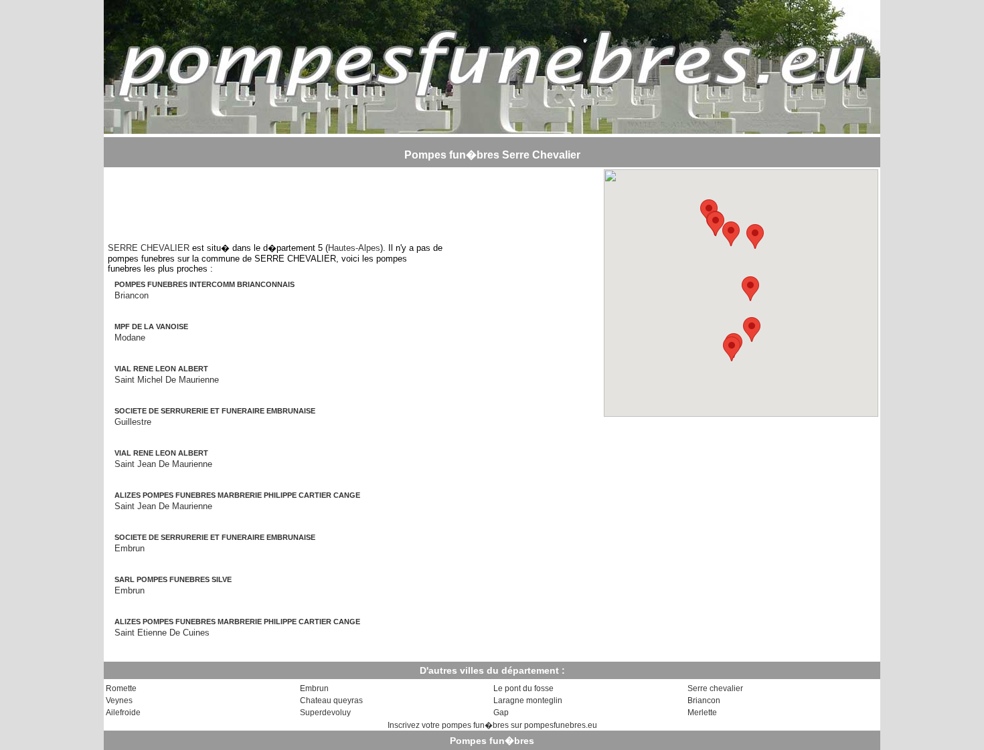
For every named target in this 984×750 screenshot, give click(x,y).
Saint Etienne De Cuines (162, 633)
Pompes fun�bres (492, 740)
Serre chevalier (715, 688)
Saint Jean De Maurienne (163, 464)
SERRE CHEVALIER (148, 248)
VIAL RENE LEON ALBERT (161, 369)
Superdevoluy (325, 712)
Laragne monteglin (527, 700)
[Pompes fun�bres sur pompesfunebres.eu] (492, 129)
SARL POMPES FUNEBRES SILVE (173, 579)
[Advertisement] (275, 199)
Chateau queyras (331, 700)
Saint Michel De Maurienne (166, 380)
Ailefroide (123, 712)
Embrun (129, 548)
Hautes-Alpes (354, 248)
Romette (121, 688)
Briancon (131, 295)
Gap (501, 712)
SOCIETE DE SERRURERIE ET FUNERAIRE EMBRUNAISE (214, 411)
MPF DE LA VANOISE (151, 326)
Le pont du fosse (523, 688)
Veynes (119, 700)
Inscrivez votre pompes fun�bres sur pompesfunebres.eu (492, 725)
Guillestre (132, 422)
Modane (129, 338)
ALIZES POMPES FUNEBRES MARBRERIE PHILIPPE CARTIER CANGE (237, 495)
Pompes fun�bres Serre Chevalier (492, 155)
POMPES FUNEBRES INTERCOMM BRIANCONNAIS (204, 284)
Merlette (702, 712)
